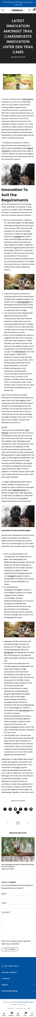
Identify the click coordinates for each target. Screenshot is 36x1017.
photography (23, 302)
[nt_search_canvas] (29, 10)
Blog (29, 1008)
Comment (6, 912)
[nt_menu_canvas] (5, 10)
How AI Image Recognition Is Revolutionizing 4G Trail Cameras (18, 865)
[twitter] (10, 809)
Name (4, 894)
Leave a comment (18, 800)
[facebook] (5, 809)
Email (4, 903)
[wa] (18, 812)
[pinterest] (20, 809)
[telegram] (31, 809)
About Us (10, 1008)
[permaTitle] (15, 809)
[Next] (32, 854)
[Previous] (4, 854)
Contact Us (20, 1008)
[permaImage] (25, 809)
